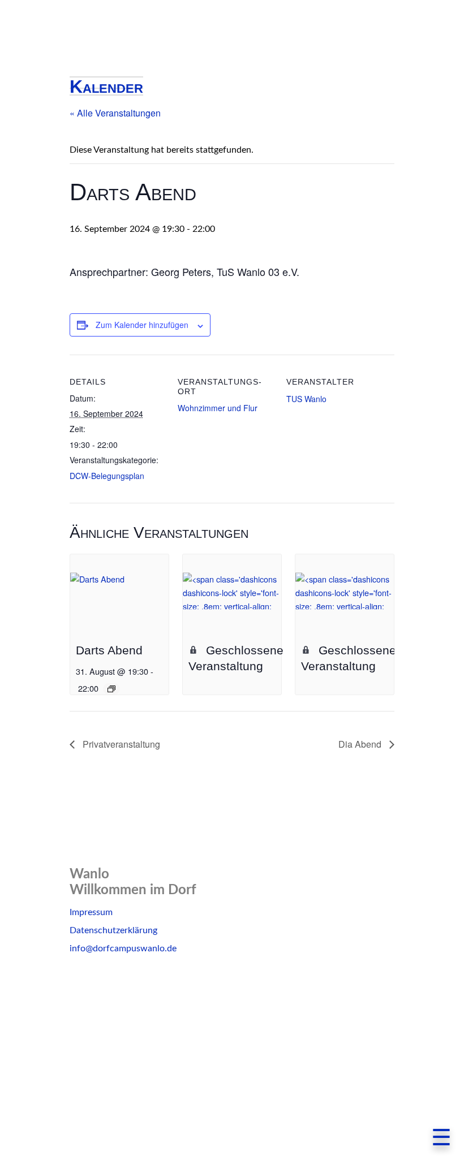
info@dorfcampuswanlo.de (123, 948)
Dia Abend (361, 744)
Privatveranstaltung (120, 744)
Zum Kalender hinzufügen (142, 324)
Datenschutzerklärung (113, 930)
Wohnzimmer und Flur (217, 407)
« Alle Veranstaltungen (115, 112)
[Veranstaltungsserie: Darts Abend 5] (111, 688)
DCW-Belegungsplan (107, 475)
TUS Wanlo (306, 398)
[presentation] (119, 591)
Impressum (91, 912)
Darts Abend (109, 650)
